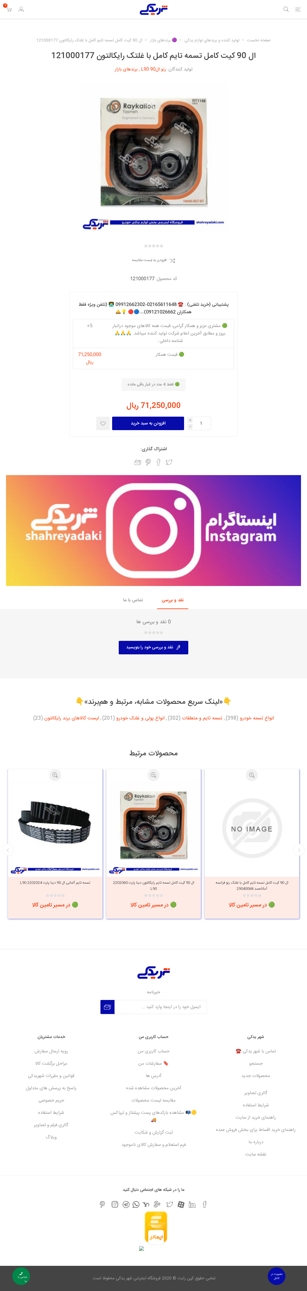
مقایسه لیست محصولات (153, 1100)
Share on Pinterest (148, 462)
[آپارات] (180, 1204)
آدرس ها (154, 1076)
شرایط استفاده (256, 1105)
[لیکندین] (192, 1204)
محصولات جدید (255, 1076)
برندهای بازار (126, 69)
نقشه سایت (256, 1154)
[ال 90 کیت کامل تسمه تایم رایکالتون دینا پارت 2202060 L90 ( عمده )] (252, 828)
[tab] (172, 600)
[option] (252, 844)
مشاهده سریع (252, 775)
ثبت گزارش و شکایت (154, 1132)
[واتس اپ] (136, 1204)
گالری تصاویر (255, 1093)
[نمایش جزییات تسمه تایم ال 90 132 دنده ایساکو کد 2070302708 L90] (55, 828)
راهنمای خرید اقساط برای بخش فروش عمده (256, 1130)
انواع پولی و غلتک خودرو (140, 718)
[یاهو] (145, 1204)
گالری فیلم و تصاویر (51, 1125)
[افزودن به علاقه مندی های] (103, 423)
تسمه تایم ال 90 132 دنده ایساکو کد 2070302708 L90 (55, 886)
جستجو (256, 1063)
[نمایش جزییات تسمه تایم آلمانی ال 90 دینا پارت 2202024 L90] (153, 828)
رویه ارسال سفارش (51, 1051)
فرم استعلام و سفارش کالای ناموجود (153, 1145)
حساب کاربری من (153, 1051)
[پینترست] (102, 1204)
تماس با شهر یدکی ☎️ (256, 1051)
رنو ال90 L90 (153, 69)
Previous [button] (299, 850)
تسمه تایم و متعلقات (202, 718)
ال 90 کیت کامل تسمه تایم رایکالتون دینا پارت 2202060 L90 (252, 886)
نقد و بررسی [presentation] (173, 600)
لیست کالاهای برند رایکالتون (71, 718)
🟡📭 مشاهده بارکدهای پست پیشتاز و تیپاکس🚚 (153, 1116)
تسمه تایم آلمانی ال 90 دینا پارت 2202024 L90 (153, 883)
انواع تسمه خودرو (257, 718)
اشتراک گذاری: (154, 449)
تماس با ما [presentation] (133, 600)
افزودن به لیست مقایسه (149, 260)
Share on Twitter (169, 462)
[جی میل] (157, 1204)
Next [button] (8, 850)
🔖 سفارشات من (153, 1063)
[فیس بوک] (205, 1204)
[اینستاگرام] (115, 1204)
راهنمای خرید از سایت (256, 1117)
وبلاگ (51, 1137)
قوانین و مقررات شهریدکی (51, 1076)
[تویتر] (169, 1204)
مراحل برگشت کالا (51, 1063)
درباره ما (256, 1142)
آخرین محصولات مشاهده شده (153, 1088)
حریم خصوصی (51, 1100)
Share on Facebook (158, 462)
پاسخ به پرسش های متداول (51, 1088)
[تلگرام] (126, 1204)
